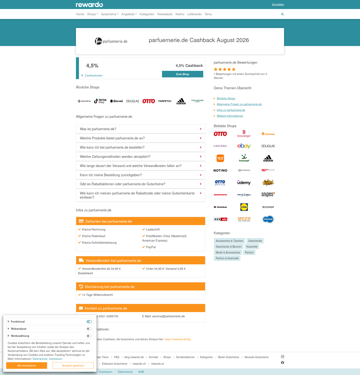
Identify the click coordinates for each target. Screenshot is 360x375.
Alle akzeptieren (26, 365)
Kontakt (153, 357)
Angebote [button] (128, 14)
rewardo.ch (139, 363)
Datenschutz (125, 371)
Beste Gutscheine (228, 357)
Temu (208, 14)
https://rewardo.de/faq (178, 339)
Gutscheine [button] (108, 14)
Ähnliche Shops (226, 98)
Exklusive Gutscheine (114, 363)
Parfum (249, 252)
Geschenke (255, 241)
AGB (141, 371)
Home (80, 14)
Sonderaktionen (185, 357)
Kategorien (147, 14)
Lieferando (194, 14)
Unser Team (101, 357)
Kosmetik (252, 246)
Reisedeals (164, 14)
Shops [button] (91, 14)
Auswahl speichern (73, 365)
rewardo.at (157, 363)
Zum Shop (182, 74)
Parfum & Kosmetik (227, 258)
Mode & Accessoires (228, 252)
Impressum (105, 371)
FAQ (116, 357)
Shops (167, 357)
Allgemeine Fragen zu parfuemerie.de (239, 104)
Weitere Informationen (230, 116)
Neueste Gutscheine (256, 357)
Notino (180, 14)
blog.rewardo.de (134, 357)
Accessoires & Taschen (229, 241)
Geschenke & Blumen (229, 246)
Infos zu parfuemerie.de (231, 110)
